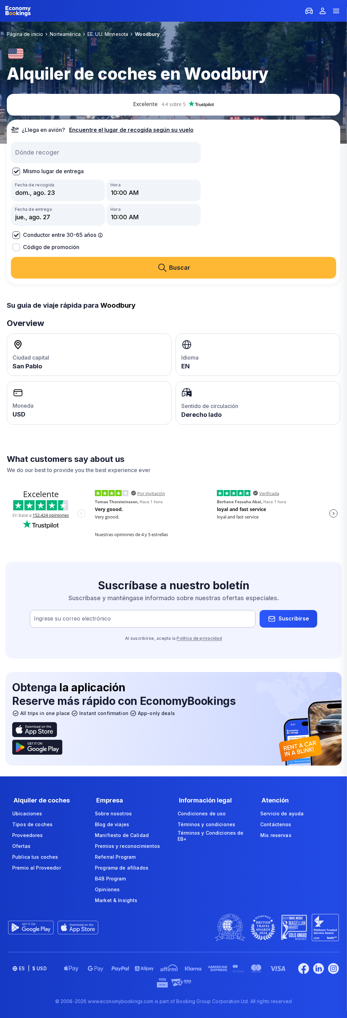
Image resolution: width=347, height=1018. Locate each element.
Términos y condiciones (206, 824)
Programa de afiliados (121, 868)
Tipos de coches (32, 824)
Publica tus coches (35, 857)
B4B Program (110, 878)
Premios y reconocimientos (127, 846)
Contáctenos (275, 824)
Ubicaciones (27, 813)
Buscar (179, 267)
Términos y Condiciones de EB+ (211, 836)
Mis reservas (275, 835)
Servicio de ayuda (282, 813)
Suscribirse (294, 618)
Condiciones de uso (202, 813)
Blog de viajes (112, 824)
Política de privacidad (199, 638)
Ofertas (21, 846)
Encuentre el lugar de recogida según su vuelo (131, 129)
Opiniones (107, 889)
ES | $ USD (33, 968)
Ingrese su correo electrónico (72, 618)
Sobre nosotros (113, 813)
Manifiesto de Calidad (122, 835)
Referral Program (115, 857)
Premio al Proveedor (36, 868)
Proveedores (27, 835)
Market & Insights (116, 900)
